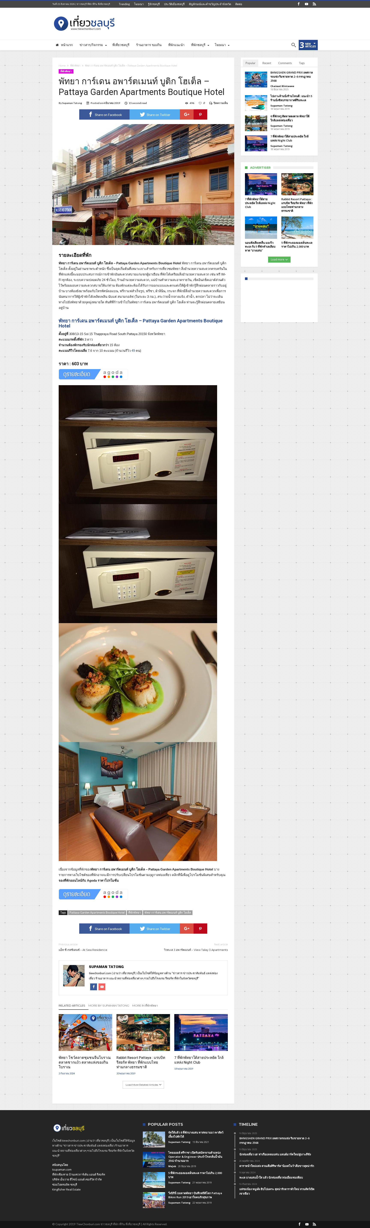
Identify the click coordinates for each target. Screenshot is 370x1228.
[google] (187, 114)
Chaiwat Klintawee (282, 86)
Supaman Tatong (72, 103)
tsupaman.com (62, 1169)
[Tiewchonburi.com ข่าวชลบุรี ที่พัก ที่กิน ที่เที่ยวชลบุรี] (84, 14)
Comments (285, 63)
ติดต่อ (238, 4)
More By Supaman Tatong (108, 1005)
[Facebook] (298, 4)
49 (133, 350)
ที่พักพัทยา (75, 65)
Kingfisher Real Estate (66, 1189)
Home (62, 65)
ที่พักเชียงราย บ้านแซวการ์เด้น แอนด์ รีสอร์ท (78, 1174)
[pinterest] (200, 114)
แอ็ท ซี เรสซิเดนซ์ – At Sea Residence (83, 947)
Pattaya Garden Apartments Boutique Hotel (97, 912)
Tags (302, 63)
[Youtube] (306, 4)
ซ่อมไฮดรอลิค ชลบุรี (64, 1184)
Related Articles (72, 1005)
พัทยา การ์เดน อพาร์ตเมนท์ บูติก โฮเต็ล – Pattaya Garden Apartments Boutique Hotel (141, 323)
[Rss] (314, 4)
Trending (124, 4)
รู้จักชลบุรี (154, 4)
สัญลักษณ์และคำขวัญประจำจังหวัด (210, 4)
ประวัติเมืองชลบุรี (174, 4)
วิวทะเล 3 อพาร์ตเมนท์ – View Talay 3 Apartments (196, 947)
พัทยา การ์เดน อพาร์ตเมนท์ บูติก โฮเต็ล (168, 912)
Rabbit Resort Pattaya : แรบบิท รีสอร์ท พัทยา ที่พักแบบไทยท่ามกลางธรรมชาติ (140, 1062)
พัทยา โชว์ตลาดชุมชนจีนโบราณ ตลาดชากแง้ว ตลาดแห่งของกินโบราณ (85, 1062)
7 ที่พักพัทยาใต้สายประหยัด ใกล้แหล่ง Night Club (199, 1059)
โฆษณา (139, 4)
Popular (250, 63)
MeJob (172, 1166)
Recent (267, 63)
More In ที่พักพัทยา (145, 1005)
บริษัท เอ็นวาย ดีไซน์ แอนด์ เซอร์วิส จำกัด (77, 1179)
